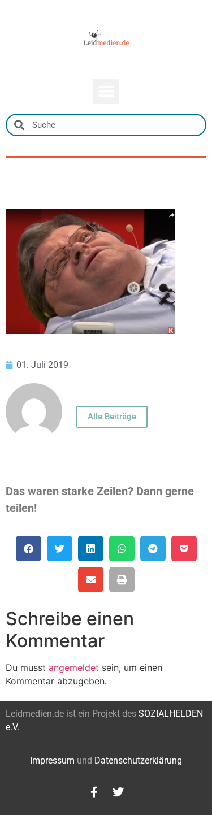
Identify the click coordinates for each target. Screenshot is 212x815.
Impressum (52, 760)
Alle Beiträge (112, 416)
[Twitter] (118, 792)
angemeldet (74, 667)
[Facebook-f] (94, 792)
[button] (106, 91)
